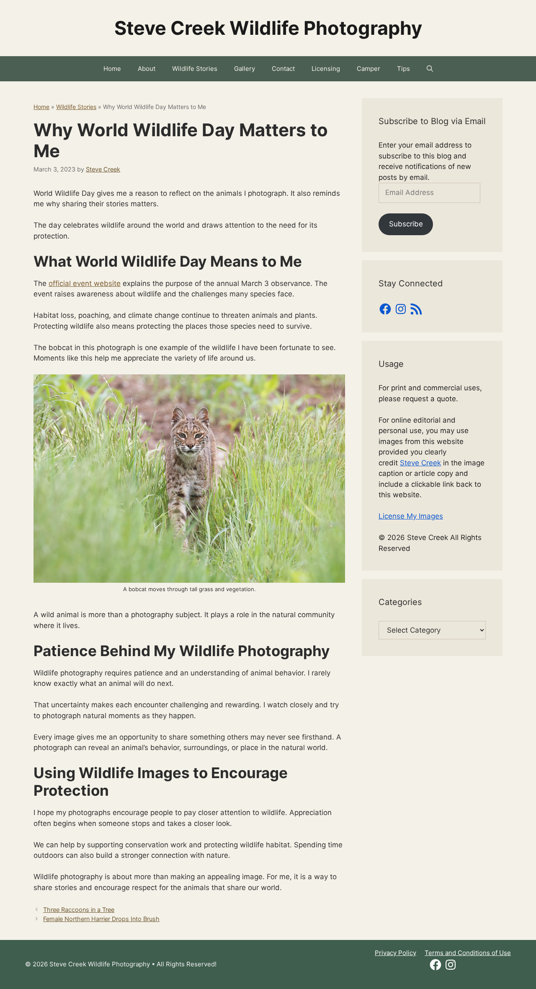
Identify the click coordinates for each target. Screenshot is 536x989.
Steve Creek (420, 463)
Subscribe (406, 224)
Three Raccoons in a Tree (78, 909)
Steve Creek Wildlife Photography (268, 27)
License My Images (411, 516)
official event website (85, 283)
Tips (403, 69)
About (146, 69)
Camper (368, 69)
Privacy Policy (395, 953)
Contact (283, 69)
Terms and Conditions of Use (468, 953)
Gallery (244, 69)
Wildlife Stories (194, 69)
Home (112, 69)
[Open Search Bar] (429, 68)
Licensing (326, 69)
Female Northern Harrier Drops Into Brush (101, 918)
